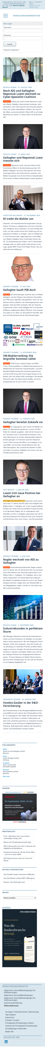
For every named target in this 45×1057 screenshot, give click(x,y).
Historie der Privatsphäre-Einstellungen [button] (21, 1026)
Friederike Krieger (12, 699)
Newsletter (34, 5)
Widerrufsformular (11, 1006)
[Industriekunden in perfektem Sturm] (23, 607)
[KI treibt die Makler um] (23, 197)
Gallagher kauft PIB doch (19, 290)
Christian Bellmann (12, 215)
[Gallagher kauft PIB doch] (23, 268)
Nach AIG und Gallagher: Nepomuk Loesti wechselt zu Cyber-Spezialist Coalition (21, 94)
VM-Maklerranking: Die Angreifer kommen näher (19, 357)
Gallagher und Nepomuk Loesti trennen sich (23, 159)
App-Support (10, 1015)
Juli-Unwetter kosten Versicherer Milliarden (19, 874)
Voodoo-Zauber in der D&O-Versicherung (21, 704)
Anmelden (33, 7)
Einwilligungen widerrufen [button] (16, 1029)
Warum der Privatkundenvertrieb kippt (17, 842)
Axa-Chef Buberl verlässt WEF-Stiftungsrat (18, 878)
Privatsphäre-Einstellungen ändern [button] (19, 1023)
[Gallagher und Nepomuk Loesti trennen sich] (23, 136)
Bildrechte (9, 1032)
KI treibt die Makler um (18, 219)
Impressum (9, 1017)
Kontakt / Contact (12, 1020)
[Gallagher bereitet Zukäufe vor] (23, 401)
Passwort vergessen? (11, 50)
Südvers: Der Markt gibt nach (14, 882)
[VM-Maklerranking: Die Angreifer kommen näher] (23, 334)
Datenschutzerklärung (13, 1003)
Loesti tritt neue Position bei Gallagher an (21, 494)
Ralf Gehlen (8, 490)
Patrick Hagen (9, 87)
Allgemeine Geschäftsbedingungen (18, 995)
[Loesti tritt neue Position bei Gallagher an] (23, 472)
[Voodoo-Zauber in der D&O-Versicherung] (23, 681)
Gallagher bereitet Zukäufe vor (23, 422)
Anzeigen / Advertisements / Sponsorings (22, 1012)
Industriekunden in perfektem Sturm (23, 630)
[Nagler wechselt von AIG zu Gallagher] (23, 538)
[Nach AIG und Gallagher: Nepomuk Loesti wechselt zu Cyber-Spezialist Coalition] (23, 69)
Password (7, 35)
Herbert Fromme (10, 286)
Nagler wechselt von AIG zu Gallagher (21, 561)
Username (7, 27)
